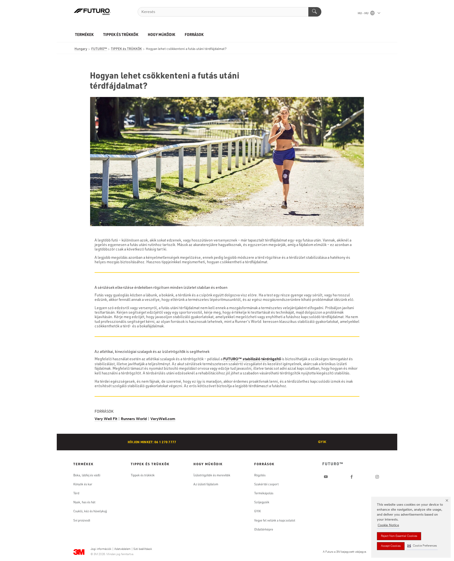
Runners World (134, 419)
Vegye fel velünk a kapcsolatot (274, 520)
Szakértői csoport (266, 484)
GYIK (322, 442)
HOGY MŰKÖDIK (161, 34)
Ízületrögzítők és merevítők (211, 475)
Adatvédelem (122, 549)
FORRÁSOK (194, 34)
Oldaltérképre (263, 529)
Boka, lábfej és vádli (86, 475)
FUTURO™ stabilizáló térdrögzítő (252, 359)
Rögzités (260, 475)
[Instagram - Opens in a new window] (377, 476)
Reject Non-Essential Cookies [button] (399, 536)
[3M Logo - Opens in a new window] (92, 12)
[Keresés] (314, 12)
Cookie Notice (388, 525)
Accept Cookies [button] (391, 546)
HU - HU (363, 13)
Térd (76, 493)
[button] (422, 546)
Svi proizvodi (81, 520)
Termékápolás (263, 493)
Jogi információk (101, 549)
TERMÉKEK (84, 34)
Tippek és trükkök (143, 475)
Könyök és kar (82, 484)
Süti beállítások (142, 549)
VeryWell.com (162, 419)
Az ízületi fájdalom (205, 484)
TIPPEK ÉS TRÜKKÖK (120, 34)
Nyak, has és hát (84, 502)
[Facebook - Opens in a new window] (351, 476)
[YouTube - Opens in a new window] (325, 476)
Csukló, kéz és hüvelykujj (90, 511)
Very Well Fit (106, 419)
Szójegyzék (261, 502)
